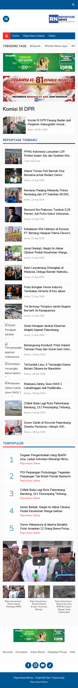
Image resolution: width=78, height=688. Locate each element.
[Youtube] (43, 665)
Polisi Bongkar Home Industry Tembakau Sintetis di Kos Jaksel (44, 289)
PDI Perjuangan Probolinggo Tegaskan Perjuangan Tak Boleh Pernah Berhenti (45, 474)
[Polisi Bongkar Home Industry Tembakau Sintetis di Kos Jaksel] (13, 292)
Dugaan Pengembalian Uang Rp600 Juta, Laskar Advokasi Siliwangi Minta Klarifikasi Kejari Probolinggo (44, 459)
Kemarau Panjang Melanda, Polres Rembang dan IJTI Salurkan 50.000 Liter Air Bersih (46, 194)
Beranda (8, 652)
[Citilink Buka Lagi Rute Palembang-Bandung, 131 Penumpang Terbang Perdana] (13, 408)
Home (15, 36)
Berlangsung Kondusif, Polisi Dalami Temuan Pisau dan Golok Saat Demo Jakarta (48, 349)
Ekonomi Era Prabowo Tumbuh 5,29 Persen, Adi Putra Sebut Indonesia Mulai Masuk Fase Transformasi (47, 214)
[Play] (39, 561)
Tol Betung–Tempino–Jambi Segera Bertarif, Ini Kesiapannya (47, 308)
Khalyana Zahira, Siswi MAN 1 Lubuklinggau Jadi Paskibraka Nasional (43, 388)
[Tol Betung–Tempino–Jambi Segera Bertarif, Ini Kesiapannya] (13, 311)
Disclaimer (22, 652)
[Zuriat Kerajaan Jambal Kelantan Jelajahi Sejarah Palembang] (13, 330)
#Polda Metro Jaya (56, 46)
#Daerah (35, 46)
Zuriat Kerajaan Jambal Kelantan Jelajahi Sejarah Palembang (45, 328)
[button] (14, 599)
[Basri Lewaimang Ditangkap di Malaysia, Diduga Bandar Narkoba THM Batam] (13, 272)
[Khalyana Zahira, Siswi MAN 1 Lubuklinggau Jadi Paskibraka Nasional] (13, 388)
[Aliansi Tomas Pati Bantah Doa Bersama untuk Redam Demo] (13, 176)
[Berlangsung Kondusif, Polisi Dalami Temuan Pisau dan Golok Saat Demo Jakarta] (13, 350)
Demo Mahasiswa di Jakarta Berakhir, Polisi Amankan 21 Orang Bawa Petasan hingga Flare (46, 528)
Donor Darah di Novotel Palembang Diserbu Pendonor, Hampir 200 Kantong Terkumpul (47, 427)
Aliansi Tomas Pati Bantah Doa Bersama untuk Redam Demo (44, 173)
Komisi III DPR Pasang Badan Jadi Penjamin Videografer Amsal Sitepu (49, 124)
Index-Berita (37, 652)
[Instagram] (35, 665)
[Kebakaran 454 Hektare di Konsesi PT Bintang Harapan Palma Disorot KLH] (13, 234)
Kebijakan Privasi (57, 652)
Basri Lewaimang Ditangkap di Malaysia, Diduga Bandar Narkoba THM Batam (45, 272)
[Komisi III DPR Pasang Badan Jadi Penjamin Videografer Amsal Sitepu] (14, 125)
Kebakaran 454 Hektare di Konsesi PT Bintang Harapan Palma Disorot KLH (47, 233)
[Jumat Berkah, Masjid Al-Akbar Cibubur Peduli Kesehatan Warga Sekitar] (13, 253)
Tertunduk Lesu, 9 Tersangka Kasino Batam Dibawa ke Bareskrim (47, 366)
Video (51, 36)
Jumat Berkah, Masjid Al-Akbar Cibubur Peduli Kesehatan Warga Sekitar (45, 252)
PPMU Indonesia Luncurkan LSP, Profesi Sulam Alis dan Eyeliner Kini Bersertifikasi (46, 156)
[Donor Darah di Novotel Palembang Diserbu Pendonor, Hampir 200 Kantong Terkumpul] (13, 427)
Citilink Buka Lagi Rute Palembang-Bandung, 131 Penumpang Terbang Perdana (47, 407)
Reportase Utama (33, 36)
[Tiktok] (50, 665)
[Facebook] (28, 665)
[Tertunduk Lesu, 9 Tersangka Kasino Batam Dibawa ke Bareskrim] (13, 369)
